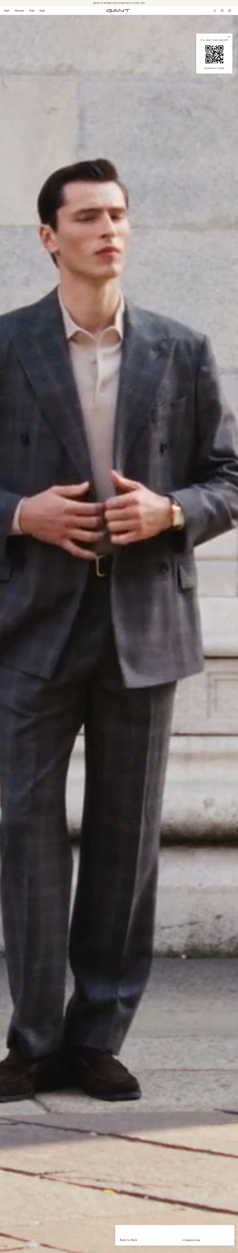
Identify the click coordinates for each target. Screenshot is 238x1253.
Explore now (192, 1239)
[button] (9, 10)
